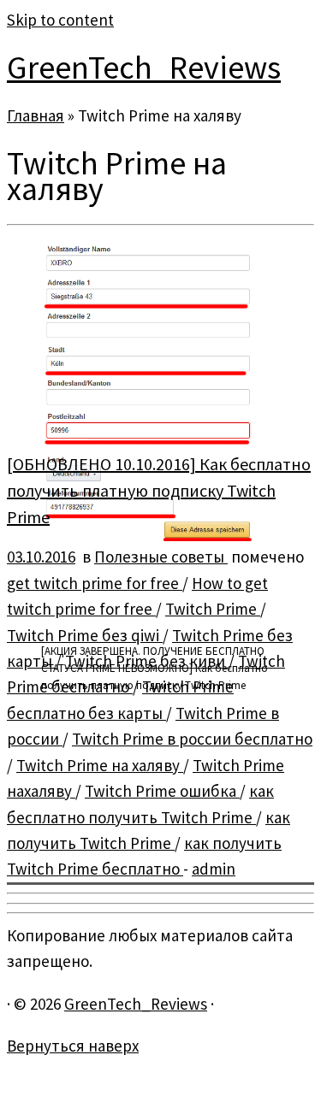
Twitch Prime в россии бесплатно (192, 738)
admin (213, 868)
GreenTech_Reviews (144, 67)
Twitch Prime (212, 608)
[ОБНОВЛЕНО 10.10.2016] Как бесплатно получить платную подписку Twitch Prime (159, 490)
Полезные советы (161, 556)
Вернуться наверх (73, 1045)
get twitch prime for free (94, 583)
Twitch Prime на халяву (99, 765)
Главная (35, 115)
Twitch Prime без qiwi (85, 635)
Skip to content (60, 19)
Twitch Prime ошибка (162, 791)
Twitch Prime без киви (147, 661)
